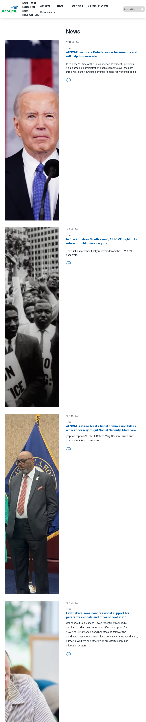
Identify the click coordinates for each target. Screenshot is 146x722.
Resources (46, 12)
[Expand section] (52, 6)
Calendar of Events (98, 5)
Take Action (76, 5)
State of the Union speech (95, 64)
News (60, 5)
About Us (45, 5)
